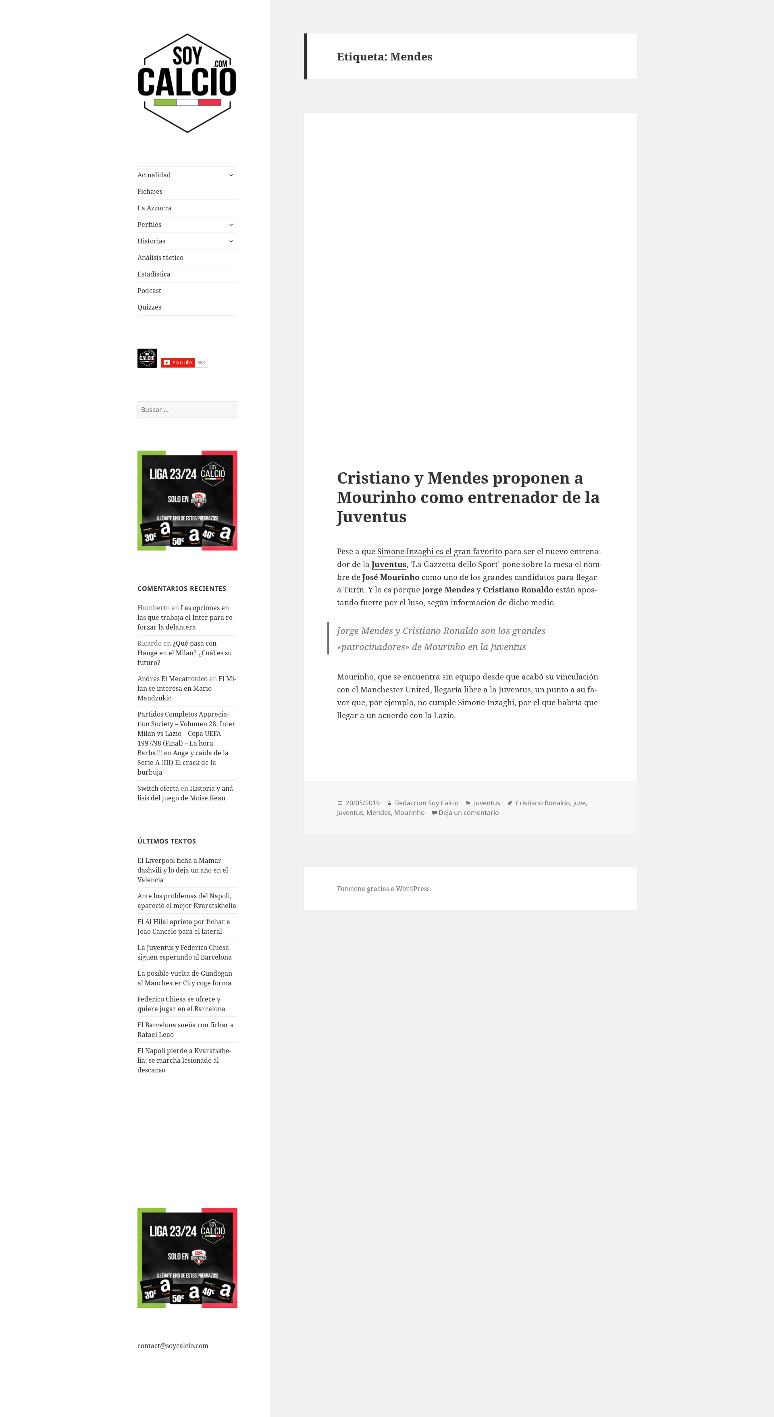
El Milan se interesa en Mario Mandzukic (186, 688)
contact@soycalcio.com (172, 1345)
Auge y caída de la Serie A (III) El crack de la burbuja (183, 762)
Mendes (378, 812)
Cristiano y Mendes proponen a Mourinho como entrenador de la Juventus (468, 497)
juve (579, 802)
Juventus (487, 802)
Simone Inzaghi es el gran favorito (439, 551)
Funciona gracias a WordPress (383, 888)
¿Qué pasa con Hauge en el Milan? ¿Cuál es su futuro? (184, 653)
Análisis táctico (160, 257)
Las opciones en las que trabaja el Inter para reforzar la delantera (186, 617)
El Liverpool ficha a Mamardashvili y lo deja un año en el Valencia (182, 870)
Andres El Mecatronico (172, 678)
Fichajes (149, 191)
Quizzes (149, 307)
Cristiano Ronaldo (543, 802)
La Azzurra (154, 208)
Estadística (154, 274)
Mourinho (409, 812)
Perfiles (149, 224)
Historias (151, 241)
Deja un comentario (469, 812)
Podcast (149, 290)
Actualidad (154, 174)
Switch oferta (158, 788)
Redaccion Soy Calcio (427, 802)
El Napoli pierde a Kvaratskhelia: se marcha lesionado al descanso (184, 1060)
